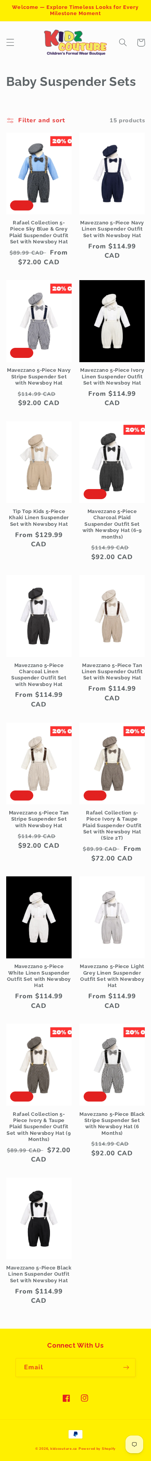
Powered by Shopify (97, 1448)
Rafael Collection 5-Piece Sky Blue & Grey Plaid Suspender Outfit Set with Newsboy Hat (39, 232)
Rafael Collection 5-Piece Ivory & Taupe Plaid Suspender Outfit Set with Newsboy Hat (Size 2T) (112, 825)
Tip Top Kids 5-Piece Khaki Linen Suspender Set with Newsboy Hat (39, 517)
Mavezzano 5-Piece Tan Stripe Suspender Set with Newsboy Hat (39, 819)
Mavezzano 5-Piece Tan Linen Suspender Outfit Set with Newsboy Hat (112, 671)
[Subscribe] (126, 1367)
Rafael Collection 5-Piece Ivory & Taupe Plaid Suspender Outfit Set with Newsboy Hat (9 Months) (39, 1126)
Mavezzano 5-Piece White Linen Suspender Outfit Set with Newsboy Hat (39, 975)
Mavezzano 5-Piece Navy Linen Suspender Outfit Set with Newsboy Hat (112, 229)
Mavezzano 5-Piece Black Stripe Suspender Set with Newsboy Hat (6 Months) (112, 1123)
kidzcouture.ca (63, 1448)
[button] (10, 42)
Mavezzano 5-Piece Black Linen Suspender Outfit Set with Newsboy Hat (39, 1274)
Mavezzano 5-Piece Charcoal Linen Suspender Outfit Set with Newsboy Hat (39, 674)
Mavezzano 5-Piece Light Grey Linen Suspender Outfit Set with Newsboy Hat (112, 975)
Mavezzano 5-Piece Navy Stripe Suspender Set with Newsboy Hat (39, 376)
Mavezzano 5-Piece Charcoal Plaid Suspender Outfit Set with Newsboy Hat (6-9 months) (112, 523)
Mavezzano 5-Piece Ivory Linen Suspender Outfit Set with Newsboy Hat (112, 376)
